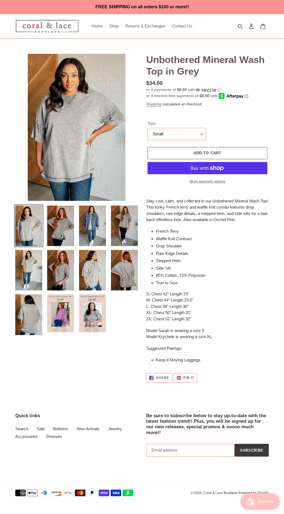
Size (152, 123)
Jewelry (115, 428)
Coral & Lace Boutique (220, 493)
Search (21, 428)
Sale (41, 428)
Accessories (26, 436)
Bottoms (60, 428)
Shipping (153, 104)
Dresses (54, 436)
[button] (183, 89)
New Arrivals (88, 428)
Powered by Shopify (254, 493)
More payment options (207, 181)
